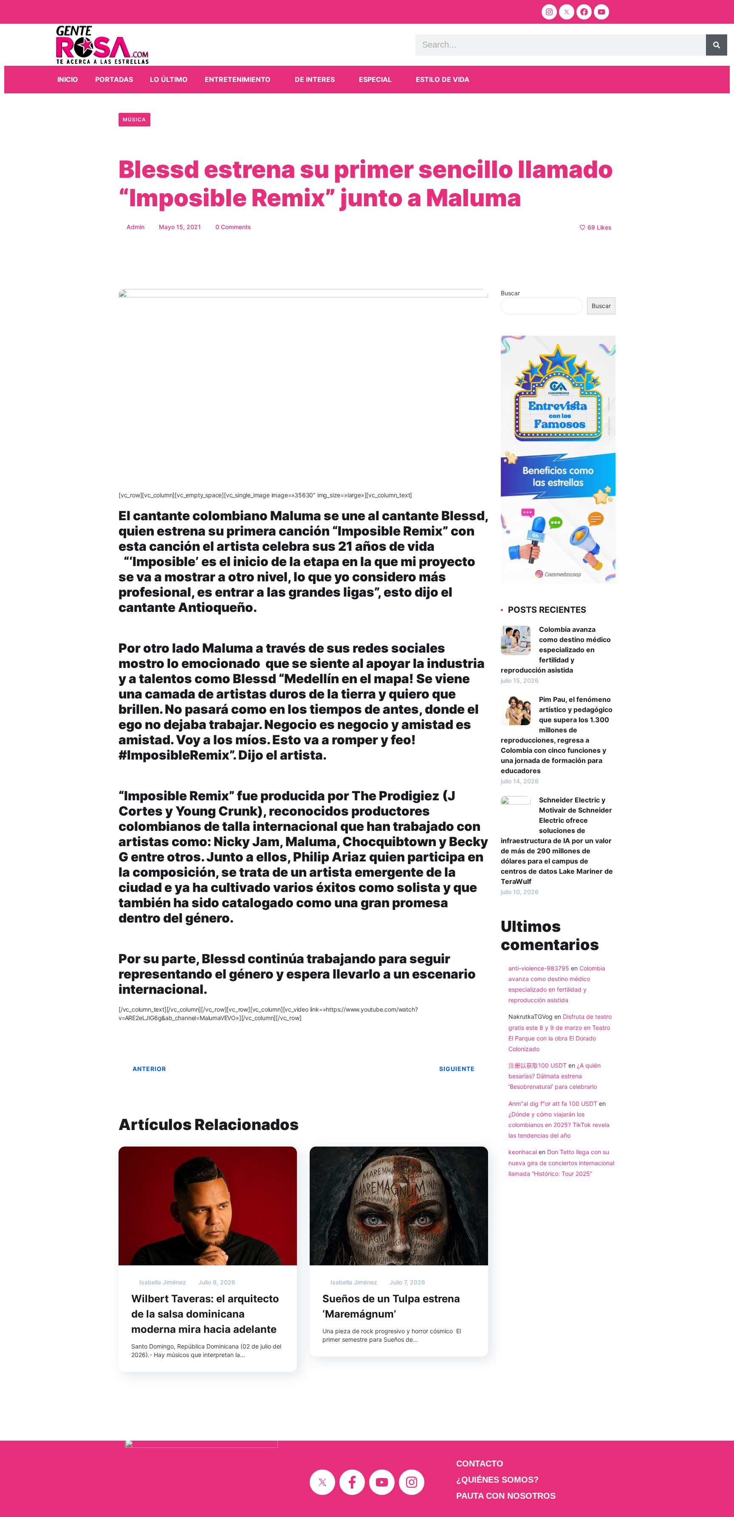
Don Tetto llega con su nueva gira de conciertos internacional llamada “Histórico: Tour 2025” (561, 1162)
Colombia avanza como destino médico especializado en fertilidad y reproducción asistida (556, 649)
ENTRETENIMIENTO (238, 79)
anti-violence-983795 (538, 968)
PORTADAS (114, 79)
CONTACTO (479, 1463)
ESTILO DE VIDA (442, 79)
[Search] (716, 45)
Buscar (510, 293)
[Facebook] (584, 12)
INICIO (67, 79)
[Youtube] (601, 12)
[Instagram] (549, 12)
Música (134, 119)
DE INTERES (315, 79)
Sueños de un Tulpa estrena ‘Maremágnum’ (391, 1306)
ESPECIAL (375, 79)
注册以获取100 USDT (537, 1065)
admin (134, 226)
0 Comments (232, 226)
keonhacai (522, 1151)
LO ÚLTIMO (169, 79)
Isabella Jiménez (162, 1282)
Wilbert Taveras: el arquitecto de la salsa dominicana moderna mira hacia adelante (205, 1314)
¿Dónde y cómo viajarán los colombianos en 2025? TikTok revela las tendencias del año (559, 1124)
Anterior (149, 1068)
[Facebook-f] (352, 1482)
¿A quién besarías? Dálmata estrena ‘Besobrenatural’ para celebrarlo (554, 1076)
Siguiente (457, 1068)
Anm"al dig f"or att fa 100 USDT (552, 1103)
